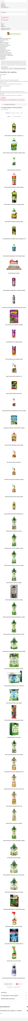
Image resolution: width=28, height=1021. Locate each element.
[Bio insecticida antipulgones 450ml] (14, 488)
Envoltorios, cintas (3, 51)
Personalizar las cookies (20, 68)
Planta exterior (3, 47)
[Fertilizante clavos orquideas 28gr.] (14, 712)
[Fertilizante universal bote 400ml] (14, 746)
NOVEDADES (2, 56)
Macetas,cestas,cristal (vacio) (6, 54)
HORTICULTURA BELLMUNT (5, 38)
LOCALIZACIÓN (3, 57)
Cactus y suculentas (4, 43)
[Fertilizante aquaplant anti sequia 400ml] (14, 247)
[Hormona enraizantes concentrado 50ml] (14, 901)
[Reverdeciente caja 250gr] (14, 729)
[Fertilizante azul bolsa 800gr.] (14, 694)
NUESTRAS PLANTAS (4, 39)
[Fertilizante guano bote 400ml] (14, 815)
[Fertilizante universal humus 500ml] (14, 437)
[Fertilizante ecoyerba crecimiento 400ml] (14, 832)
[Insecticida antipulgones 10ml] (14, 385)
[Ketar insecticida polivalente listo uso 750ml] (14, 402)
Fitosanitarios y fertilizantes (5, 52)
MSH (9, 1006)
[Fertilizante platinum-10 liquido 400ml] (14, 196)
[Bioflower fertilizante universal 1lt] (14, 505)
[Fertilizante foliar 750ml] (14, 161)
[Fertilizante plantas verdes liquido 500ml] (14, 144)
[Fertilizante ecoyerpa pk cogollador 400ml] (14, 643)
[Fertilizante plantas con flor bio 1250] (14, 780)
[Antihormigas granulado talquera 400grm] (14, 282)
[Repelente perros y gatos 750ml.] (14, 918)
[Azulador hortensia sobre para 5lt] (14, 935)
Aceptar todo (21, 99)
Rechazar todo (5, 68)
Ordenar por (7, 112)
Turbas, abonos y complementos (6, 55)
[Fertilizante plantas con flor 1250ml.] (14, 557)
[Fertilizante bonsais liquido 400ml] (14, 213)
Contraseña (3, 12)
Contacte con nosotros (5, 28)
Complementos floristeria (5, 45)
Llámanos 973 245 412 (5, 29)
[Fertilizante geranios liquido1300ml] (14, 179)
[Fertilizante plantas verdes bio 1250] (14, 763)
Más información (4, 66)
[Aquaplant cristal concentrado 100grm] (14, 419)
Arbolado (2, 41)
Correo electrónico (5, 7)
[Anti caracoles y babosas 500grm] (14, 316)
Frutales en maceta (4, 46)
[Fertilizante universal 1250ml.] (14, 522)
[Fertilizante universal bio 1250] (14, 798)
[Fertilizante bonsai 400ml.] (14, 849)
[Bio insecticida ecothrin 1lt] (14, 454)
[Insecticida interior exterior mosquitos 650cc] (14, 299)
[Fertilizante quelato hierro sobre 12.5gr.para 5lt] (14, 660)
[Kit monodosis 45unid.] (14, 265)
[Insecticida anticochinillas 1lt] (14, 368)
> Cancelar (3, 97)
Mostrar (9, 116)
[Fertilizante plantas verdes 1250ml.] (14, 540)
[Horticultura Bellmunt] (14, 33)
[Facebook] (1, 1013)
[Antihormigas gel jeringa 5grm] (14, 333)
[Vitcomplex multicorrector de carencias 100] (14, 230)
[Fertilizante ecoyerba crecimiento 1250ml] (14, 608)
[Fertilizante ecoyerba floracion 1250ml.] (14, 626)
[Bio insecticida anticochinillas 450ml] (14, 471)
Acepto (11, 68)
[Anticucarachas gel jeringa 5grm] (14, 351)
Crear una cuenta (4, 19)
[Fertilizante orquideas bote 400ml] (14, 884)
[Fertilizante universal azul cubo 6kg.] (14, 677)
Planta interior (3, 48)
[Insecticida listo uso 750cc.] (14, 952)
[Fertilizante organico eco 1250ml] (14, 591)
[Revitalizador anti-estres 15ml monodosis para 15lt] (14, 970)
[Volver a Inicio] (2, 104)
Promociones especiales (8, 998)
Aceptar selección (13, 99)
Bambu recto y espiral (4, 42)
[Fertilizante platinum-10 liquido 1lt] (14, 127)
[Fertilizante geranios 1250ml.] (14, 574)
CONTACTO (2, 59)
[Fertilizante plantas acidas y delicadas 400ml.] (14, 866)
